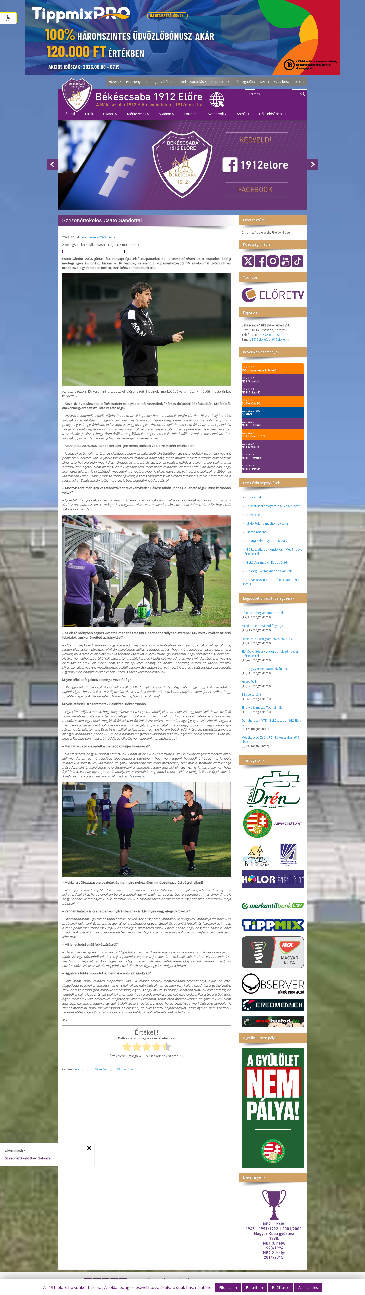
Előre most (253, 497)
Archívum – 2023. (94, 237)
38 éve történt (256, 532)
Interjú (78, 1069)
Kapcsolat (220, 81)
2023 (116, 1069)
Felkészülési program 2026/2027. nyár (273, 506)
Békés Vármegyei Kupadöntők (267, 562)
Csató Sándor (131, 1069)
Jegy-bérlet (164, 81)
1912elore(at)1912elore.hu (270, 339)
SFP (264, 81)
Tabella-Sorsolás (192, 81)
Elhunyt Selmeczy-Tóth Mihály (266, 541)
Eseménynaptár (138, 81)
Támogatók (245, 81)
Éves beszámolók (289, 81)
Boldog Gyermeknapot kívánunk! (269, 571)
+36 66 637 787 (269, 335)
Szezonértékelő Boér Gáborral (28, 1158)
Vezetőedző (103, 1069)
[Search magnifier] (302, 94)
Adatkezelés (308, 1287)
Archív (112, 237)
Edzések (114, 81)
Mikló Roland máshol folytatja (267, 523)
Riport (89, 1069)
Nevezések (253, 515)
